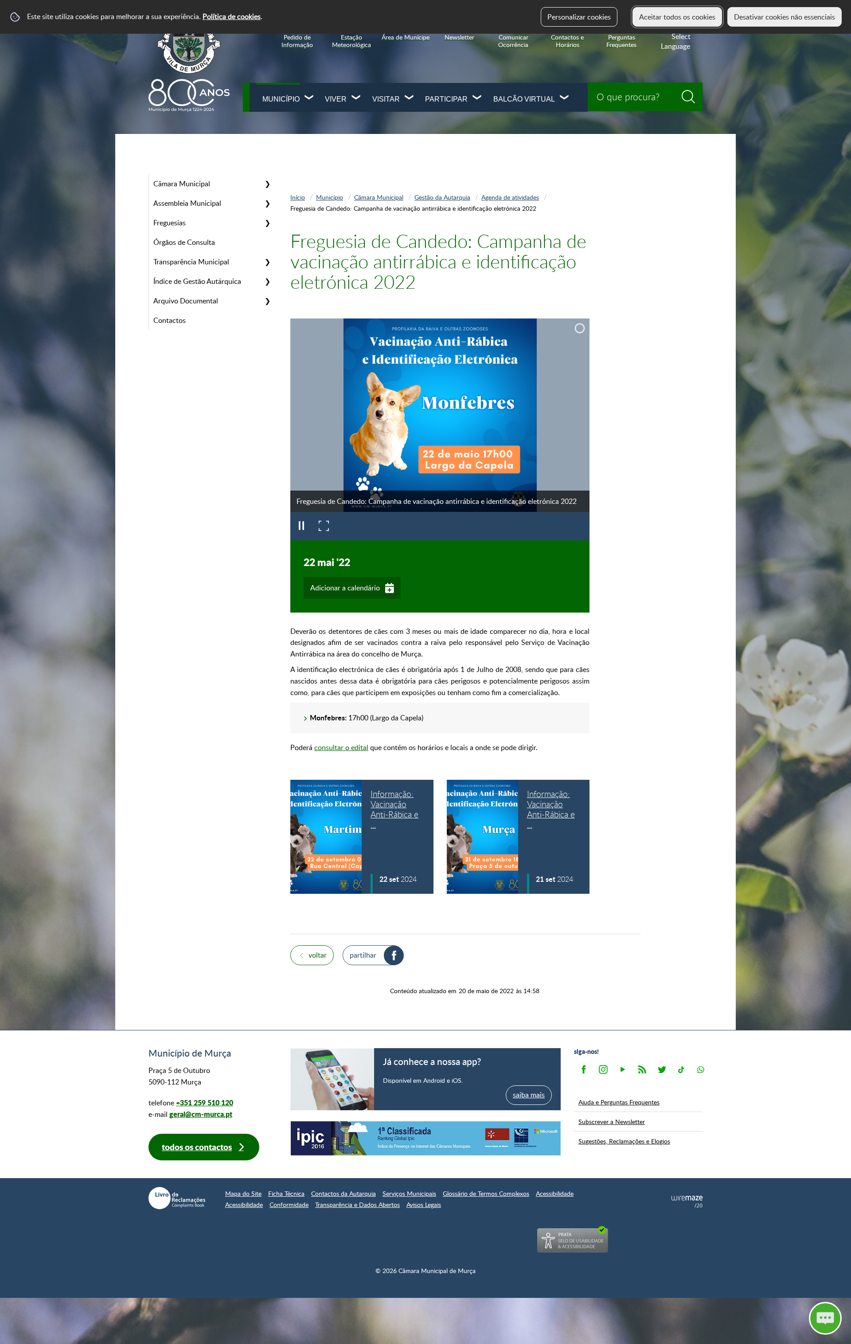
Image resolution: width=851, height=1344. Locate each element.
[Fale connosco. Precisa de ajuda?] (747, 1318)
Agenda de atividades (510, 197)
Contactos (169, 320)
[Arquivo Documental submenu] (267, 300)
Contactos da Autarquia (343, 1193)
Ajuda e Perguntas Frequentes (619, 1101)
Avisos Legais (423, 1204)
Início (297, 197)
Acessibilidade (555, 1193)
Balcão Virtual (524, 99)
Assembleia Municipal (187, 203)
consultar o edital (341, 747)
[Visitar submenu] (409, 98)
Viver (336, 99)
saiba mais (529, 1095)
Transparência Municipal (191, 262)
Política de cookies (232, 16)
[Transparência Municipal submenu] (267, 261)
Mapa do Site (243, 1193)
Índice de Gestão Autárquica (197, 281)
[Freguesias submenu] (267, 222)
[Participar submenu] (477, 98)
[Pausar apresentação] (301, 526)
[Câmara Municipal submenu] (267, 183)
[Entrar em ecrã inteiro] (323, 526)
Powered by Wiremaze (687, 1201)
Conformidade (288, 1204)
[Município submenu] (309, 98)
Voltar (317, 955)
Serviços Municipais (409, 1193)
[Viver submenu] (356, 98)
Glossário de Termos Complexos (486, 1193)
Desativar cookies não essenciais (784, 17)
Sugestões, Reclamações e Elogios (624, 1140)
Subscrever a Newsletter (611, 1121)
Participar (446, 99)
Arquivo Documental (185, 301)
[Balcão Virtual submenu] (564, 98)
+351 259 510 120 (204, 1102)
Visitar (386, 99)
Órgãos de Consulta (184, 242)
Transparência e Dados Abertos (357, 1204)
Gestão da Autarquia (442, 197)
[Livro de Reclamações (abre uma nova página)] (176, 1198)
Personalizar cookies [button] (579, 17)
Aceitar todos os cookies (677, 17)
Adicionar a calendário (345, 588)
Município (280, 99)
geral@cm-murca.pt (200, 1114)
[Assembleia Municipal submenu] (267, 203)
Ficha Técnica (286, 1193)
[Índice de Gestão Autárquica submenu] (267, 281)
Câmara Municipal (181, 184)
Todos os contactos (197, 1147)
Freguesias (169, 223)
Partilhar (363, 955)
